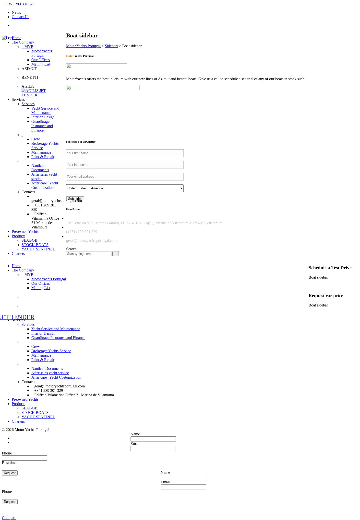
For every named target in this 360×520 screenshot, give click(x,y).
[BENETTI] (42, 82)
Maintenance (41, 152)
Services (28, 104)
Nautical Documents (40, 167)
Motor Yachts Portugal (41, 53)
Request (10, 473)
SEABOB (29, 240)
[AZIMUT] (42, 73)
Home (16, 266)
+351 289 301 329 (20, 4)
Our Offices (40, 60)
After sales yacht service (50, 373)
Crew (35, 139)
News (16, 12)
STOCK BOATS (35, 245)
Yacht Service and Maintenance (45, 110)
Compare (9, 518)
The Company (23, 42)
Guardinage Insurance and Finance (42, 125)
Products (18, 236)
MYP (28, 47)
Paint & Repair (42, 157)
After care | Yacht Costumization (44, 185)
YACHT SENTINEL (38, 249)
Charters (18, 253)
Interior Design (43, 117)
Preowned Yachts (25, 231)
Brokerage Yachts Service (51, 351)
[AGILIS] (42, 93)
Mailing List (40, 64)
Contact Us (20, 17)
